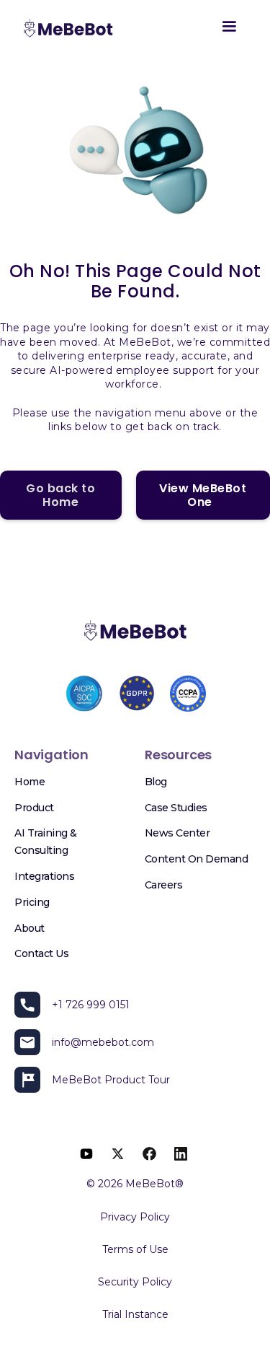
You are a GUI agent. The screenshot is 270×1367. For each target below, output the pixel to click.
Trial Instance (135, 1314)
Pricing (32, 902)
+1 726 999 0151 (91, 1004)
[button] (229, 29)
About (29, 928)
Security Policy (135, 1281)
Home (29, 781)
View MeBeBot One (202, 495)
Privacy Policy (135, 1216)
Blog (156, 781)
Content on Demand (196, 858)
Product (34, 807)
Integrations (44, 876)
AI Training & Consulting (45, 841)
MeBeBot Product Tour (111, 1079)
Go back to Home (60, 495)
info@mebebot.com (103, 1042)
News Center (177, 832)
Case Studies (176, 807)
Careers (164, 884)
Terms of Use (135, 1249)
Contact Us (41, 953)
